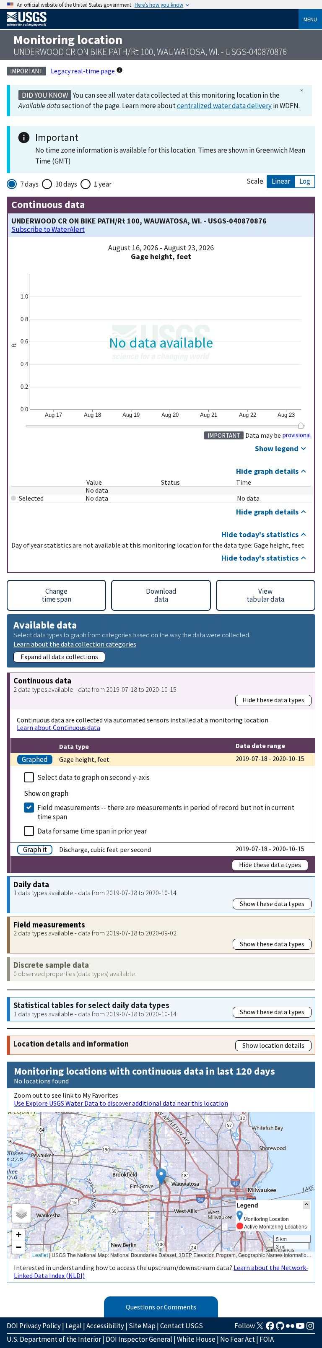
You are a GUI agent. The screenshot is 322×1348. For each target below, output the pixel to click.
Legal (73, 1325)
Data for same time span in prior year (92, 831)
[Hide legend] (306, 1205)
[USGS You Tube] (300, 1328)
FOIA (267, 1339)
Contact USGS (181, 1325)
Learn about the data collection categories (74, 644)
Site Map (142, 1325)
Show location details (273, 1045)
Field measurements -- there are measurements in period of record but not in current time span (165, 812)
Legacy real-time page (82, 71)
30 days (66, 184)
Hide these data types (273, 700)
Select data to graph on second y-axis (93, 777)
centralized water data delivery (224, 105)
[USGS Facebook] (270, 1328)
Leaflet (40, 1254)
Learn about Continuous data (58, 727)
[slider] (301, 426)
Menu (310, 19)
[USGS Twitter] (260, 1328)
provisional (297, 435)
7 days (29, 184)
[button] (161, 1176)
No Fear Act (237, 1339)
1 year (103, 184)
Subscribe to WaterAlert (48, 230)
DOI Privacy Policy (34, 1325)
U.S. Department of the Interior (54, 1339)
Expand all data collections (59, 656)
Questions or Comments (161, 1307)
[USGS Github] (280, 1328)
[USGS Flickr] (290, 1328)
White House (196, 1339)
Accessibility (105, 1325)
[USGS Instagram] (310, 1328)
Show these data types (272, 903)
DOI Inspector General (139, 1339)
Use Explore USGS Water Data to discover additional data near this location (121, 1103)
